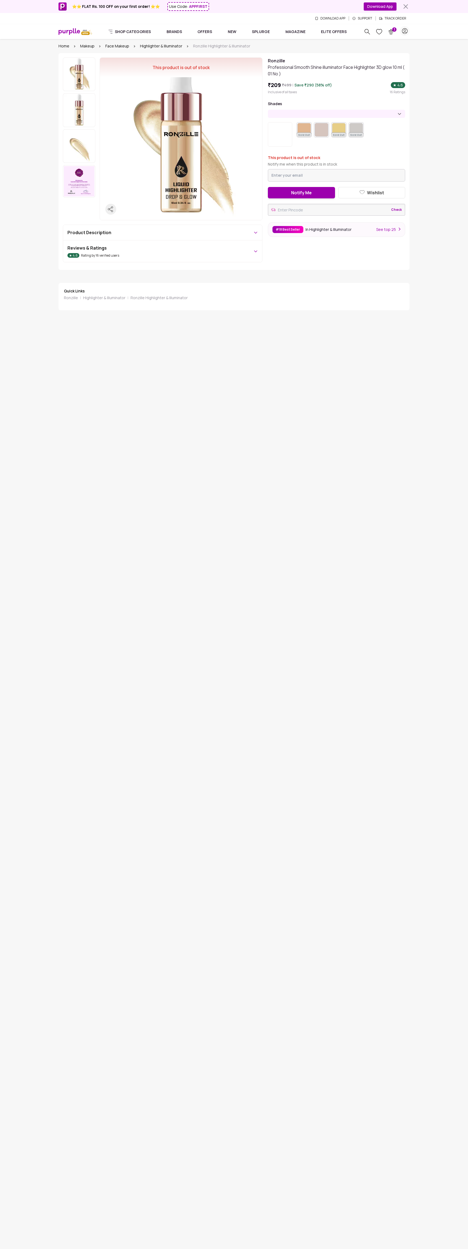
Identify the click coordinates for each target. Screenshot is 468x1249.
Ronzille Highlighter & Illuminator (159, 297)
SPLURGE (261, 31)
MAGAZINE (295, 31)
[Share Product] (110, 209)
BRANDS (174, 31)
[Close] (406, 6)
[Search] (367, 31)
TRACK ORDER (395, 18)
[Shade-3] (321, 130)
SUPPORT (365, 18)
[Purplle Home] (69, 31)
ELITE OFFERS (334, 31)
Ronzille (71, 297)
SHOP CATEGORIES (133, 31)
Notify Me (301, 193)
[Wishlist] (379, 31)
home (63, 46)
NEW (232, 31)
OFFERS (204, 31)
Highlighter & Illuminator (161, 46)
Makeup (87, 46)
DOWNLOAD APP (332, 18)
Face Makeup (117, 46)
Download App (380, 6)
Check (396, 210)
